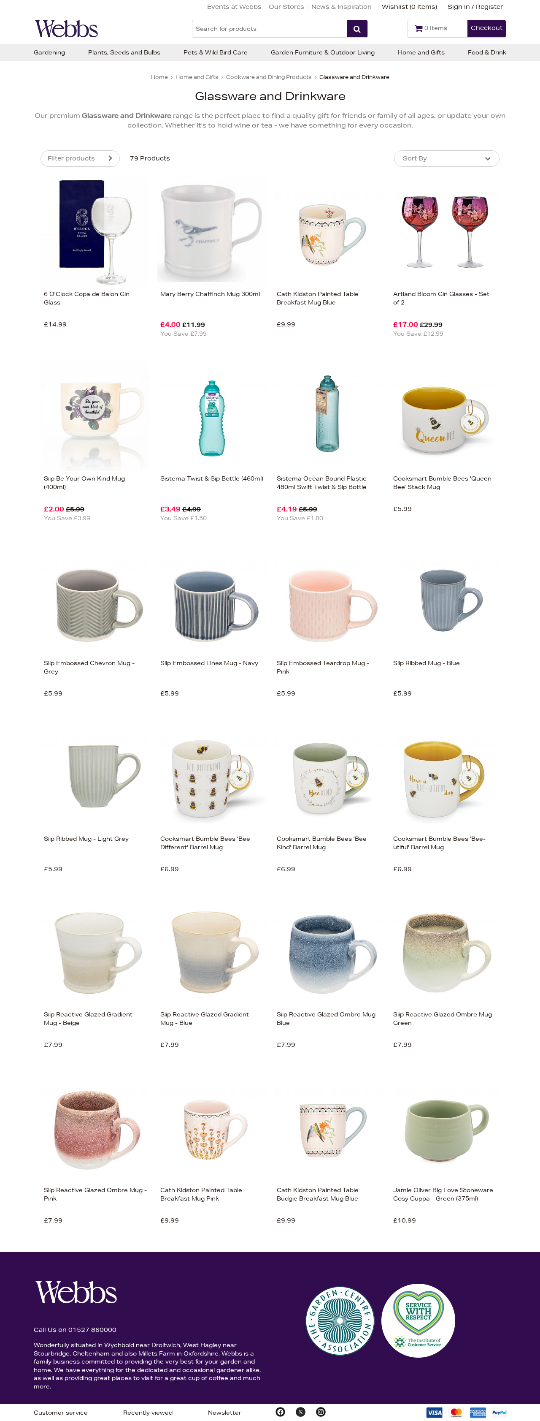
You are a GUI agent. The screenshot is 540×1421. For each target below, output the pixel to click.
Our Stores (286, 7)
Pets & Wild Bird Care (216, 52)
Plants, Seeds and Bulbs (124, 52)
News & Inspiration (341, 7)
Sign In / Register (475, 7)
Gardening (49, 52)
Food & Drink (487, 52)
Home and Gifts (421, 52)
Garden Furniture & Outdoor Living (323, 52)
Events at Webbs (234, 7)
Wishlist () (409, 7)
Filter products (71, 158)
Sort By (415, 158)
